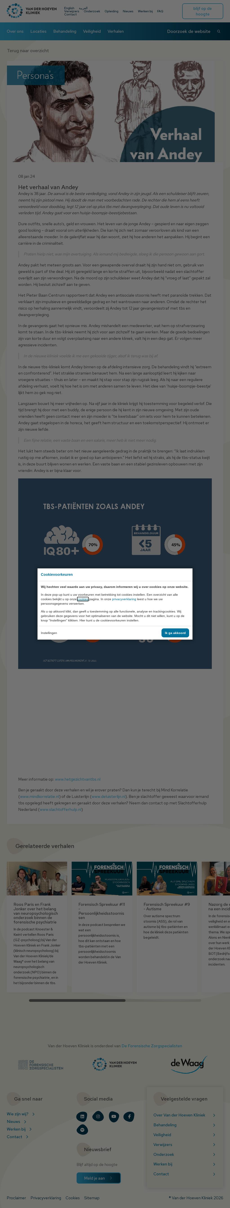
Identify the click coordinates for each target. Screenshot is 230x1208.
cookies (82, 599)
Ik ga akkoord (175, 633)
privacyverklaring (124, 599)
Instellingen (49, 633)
